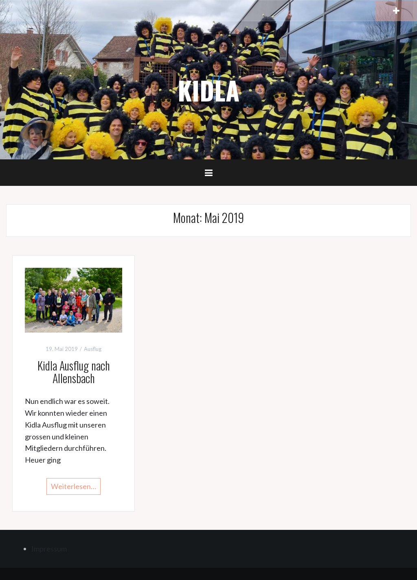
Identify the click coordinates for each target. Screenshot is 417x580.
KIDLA (208, 90)
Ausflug (92, 349)
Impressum (49, 548)
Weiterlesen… (73, 486)
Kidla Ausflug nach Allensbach (73, 371)
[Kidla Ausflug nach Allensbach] (73, 299)
